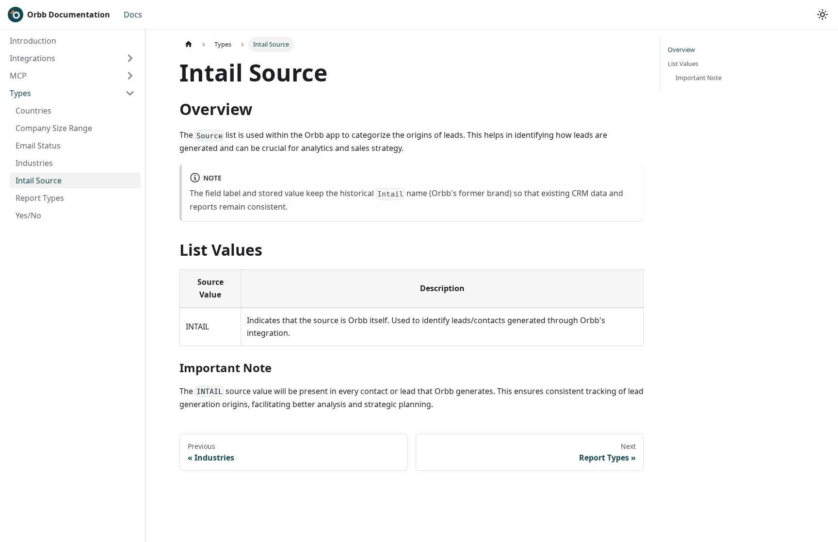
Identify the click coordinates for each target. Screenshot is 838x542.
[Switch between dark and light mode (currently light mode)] (822, 14)
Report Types (40, 198)
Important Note (699, 77)
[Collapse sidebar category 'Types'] (130, 93)
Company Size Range (54, 128)
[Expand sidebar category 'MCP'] (130, 75)
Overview (681, 49)
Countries (33, 110)
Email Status (38, 145)
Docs (133, 14)
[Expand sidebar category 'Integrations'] (130, 58)
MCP (18, 75)
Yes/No (28, 215)
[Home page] (188, 44)
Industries (34, 163)
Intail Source (39, 180)
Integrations (32, 58)
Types (20, 93)
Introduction (33, 40)
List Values (683, 63)
